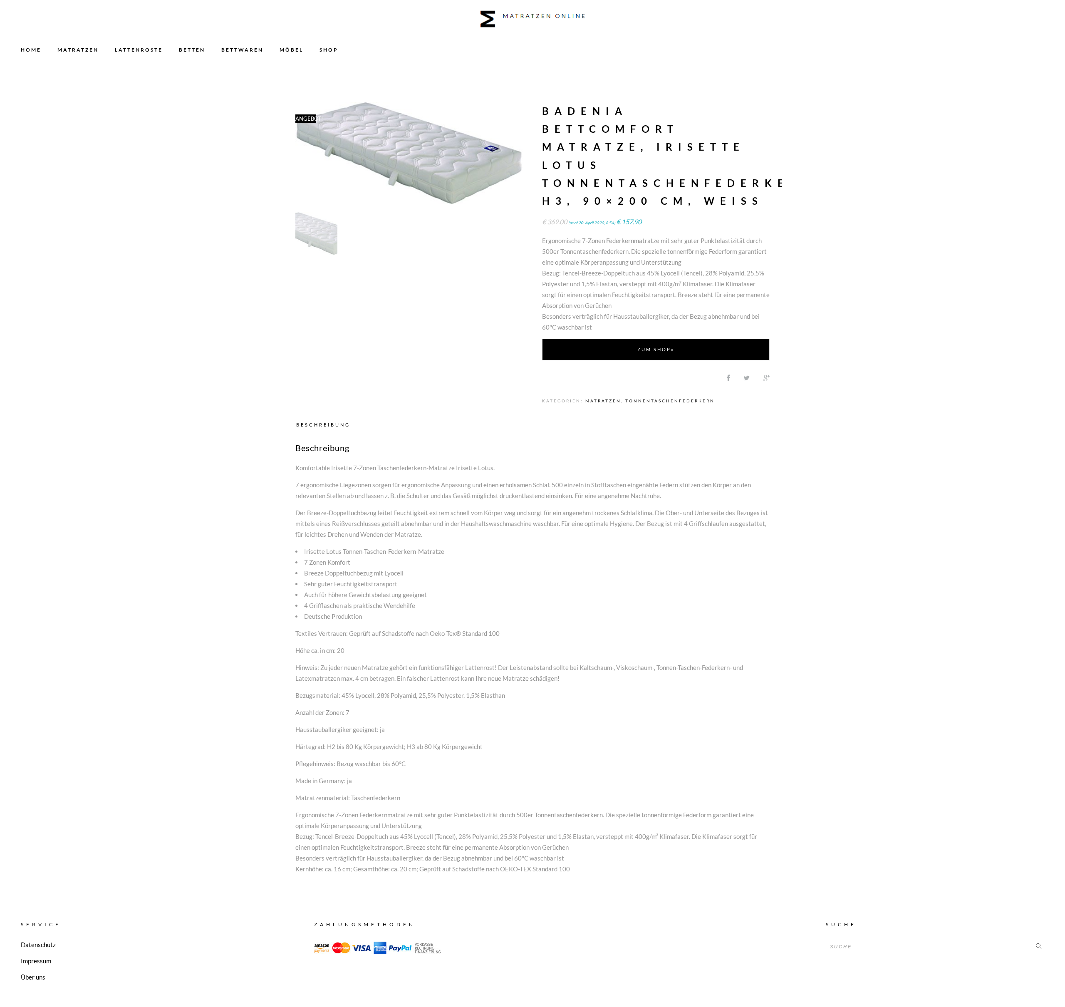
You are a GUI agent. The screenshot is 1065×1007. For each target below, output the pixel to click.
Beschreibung (323, 424)
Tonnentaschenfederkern (670, 400)
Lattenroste (139, 50)
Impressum (36, 961)
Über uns (33, 977)
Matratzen (78, 50)
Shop (329, 50)
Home (31, 50)
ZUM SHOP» (655, 349)
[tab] (325, 424)
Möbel (291, 50)
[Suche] (1038, 946)
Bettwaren (242, 50)
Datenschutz (38, 944)
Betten (192, 50)
